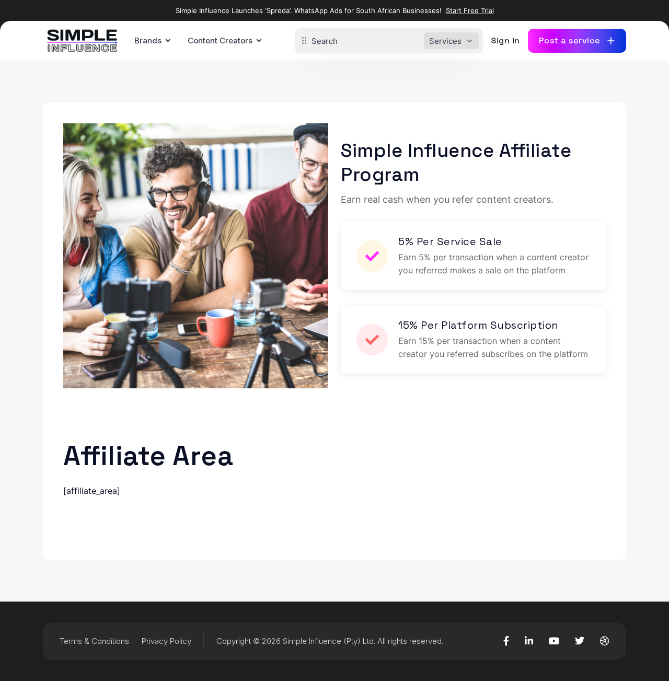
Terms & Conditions (94, 641)
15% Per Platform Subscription (478, 325)
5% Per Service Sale (450, 241)
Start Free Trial (470, 10)
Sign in (505, 40)
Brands (148, 40)
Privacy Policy (166, 641)
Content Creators (220, 40)
